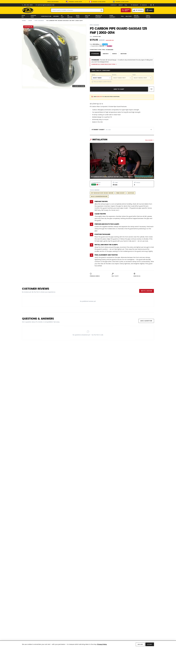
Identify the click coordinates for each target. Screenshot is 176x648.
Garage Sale (33, 16)
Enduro (106, 53)
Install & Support (98, 16)
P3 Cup (62, 16)
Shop (30, 20)
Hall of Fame (87, 16)
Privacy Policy (102, 644)
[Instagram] (151, 5)
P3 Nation (69, 16)
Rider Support (112, 16)
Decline (140, 644)
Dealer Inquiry (136, 16)
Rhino (114, 53)
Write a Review (146, 291)
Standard (95, 53)
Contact (114, 5)
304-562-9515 (28, 5)
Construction (46, 16)
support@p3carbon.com (45, 5)
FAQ (126, 5)
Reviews (56, 16)
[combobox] (77, 10)
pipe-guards (39, 20)
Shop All (23, 16)
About (121, 5)
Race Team (77, 16)
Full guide (149, 140)
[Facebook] (153, 5)
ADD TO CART (119, 89)
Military (129, 16)
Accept (149, 644)
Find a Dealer (148, 16)
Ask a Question (146, 321)
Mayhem (123, 53)
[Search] (102, 10)
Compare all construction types (103, 64)
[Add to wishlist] (151, 89)
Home (24, 20)
